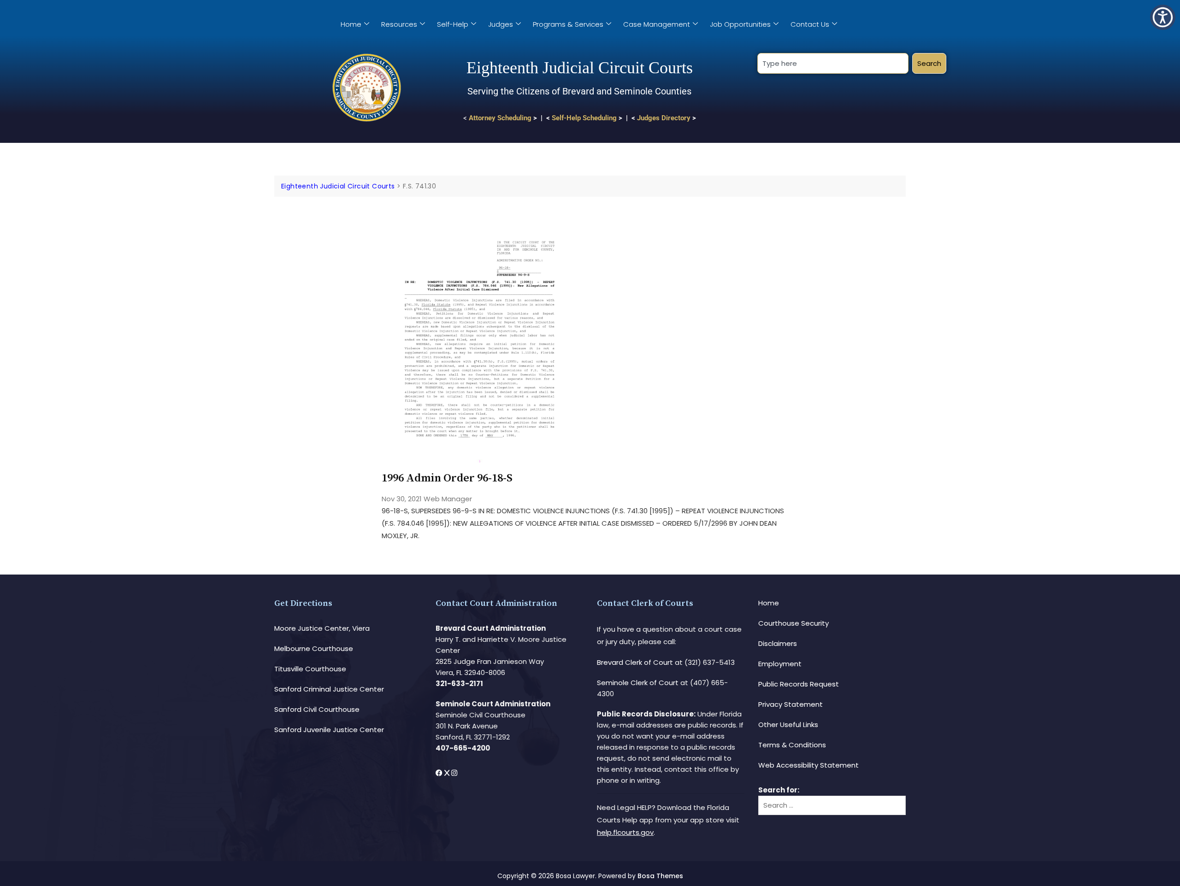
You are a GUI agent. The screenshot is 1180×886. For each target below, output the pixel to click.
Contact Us (810, 24)
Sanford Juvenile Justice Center (329, 729)
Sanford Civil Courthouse (317, 709)
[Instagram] (454, 773)
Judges (500, 24)
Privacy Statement (790, 704)
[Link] (480, 223)
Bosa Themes (660, 875)
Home (351, 24)
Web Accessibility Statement (808, 765)
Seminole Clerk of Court (637, 682)
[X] (447, 773)
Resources (399, 24)
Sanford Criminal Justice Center (329, 689)
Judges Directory (663, 118)
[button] (1162, 17)
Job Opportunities (740, 24)
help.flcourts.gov (625, 832)
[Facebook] (440, 773)
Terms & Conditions (792, 745)
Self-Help (452, 24)
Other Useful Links (788, 724)
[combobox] (832, 63)
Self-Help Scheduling (584, 118)
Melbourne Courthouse (313, 648)
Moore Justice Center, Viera (322, 628)
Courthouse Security (793, 623)
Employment (780, 664)
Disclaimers (777, 643)
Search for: (778, 790)
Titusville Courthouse (310, 669)
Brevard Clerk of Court (635, 662)
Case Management (656, 24)
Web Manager (448, 499)
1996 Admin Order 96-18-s (447, 478)
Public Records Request (798, 684)
